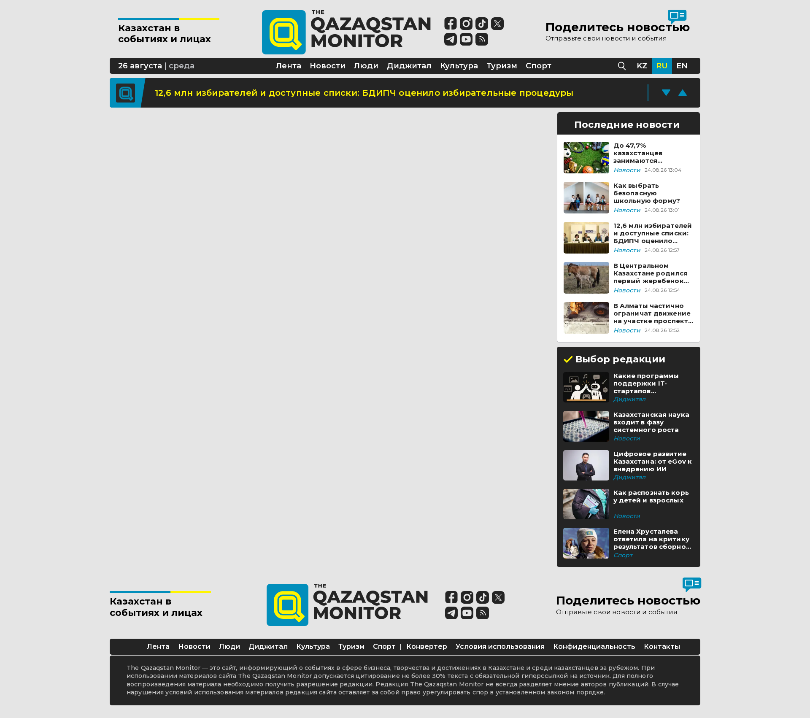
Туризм (351, 646)
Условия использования (500, 646)
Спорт (384, 646)
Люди (229, 646)
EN (682, 65)
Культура (313, 646)
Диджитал (268, 646)
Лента (158, 646)
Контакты (662, 646)
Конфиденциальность (594, 646)
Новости (194, 646)
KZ (642, 65)
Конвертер (426, 646)
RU (662, 65)
